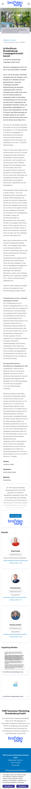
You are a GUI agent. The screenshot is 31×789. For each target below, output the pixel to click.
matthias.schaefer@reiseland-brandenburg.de (15, 634)
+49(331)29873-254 (15, 637)
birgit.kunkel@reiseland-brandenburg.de (15, 560)
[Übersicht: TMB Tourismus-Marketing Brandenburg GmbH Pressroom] (15, 4)
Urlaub (12, 464)
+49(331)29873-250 (15, 563)
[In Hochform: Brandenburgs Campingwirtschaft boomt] (15, 660)
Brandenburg (7, 480)
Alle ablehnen (9, 786)
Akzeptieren (22, 786)
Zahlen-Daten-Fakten (9, 472)
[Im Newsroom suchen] (29, 4)
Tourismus (6, 464)
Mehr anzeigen (15, 516)
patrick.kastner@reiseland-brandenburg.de (15, 597)
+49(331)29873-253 (15, 600)
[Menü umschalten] (2, 4)
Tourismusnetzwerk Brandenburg (15, 770)
